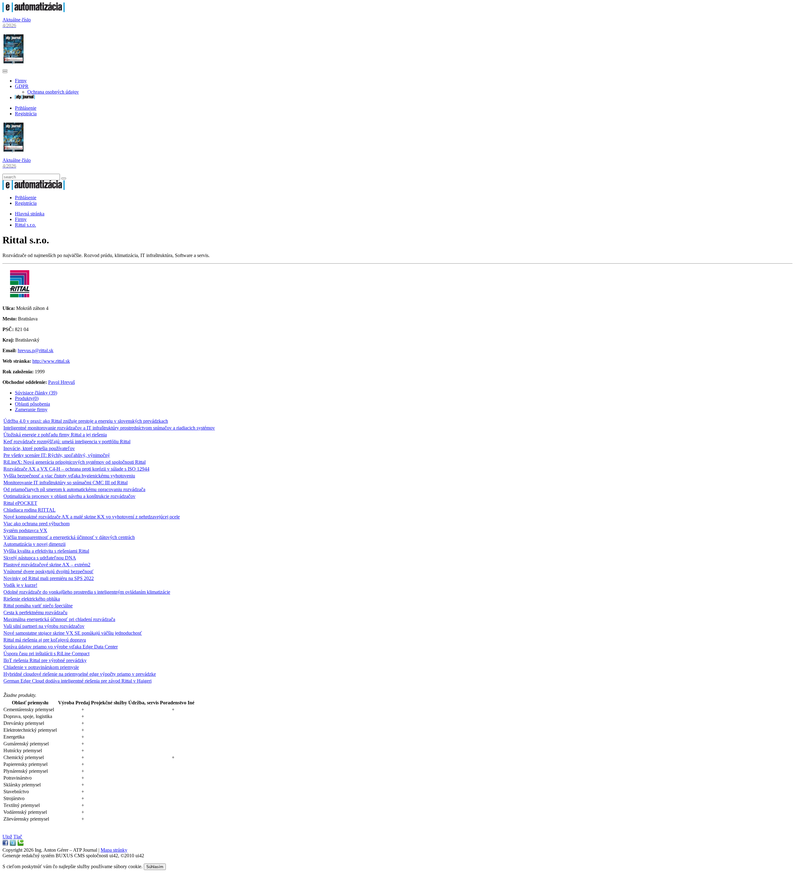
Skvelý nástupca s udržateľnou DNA (39, 557)
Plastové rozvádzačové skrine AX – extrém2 (46, 564)
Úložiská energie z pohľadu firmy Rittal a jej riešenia (55, 434)
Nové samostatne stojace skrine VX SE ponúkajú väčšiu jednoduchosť (72, 633)
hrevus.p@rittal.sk (35, 350)
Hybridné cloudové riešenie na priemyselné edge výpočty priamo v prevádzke (79, 674)
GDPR (22, 86)
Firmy (21, 80)
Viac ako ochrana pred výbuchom (36, 523)
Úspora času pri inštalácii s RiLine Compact (46, 653)
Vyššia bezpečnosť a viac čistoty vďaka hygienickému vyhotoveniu (69, 475)
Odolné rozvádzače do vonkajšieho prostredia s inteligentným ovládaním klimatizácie (86, 592)
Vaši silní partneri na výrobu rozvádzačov (43, 626)
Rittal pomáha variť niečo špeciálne (38, 605)
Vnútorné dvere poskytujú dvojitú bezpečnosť (48, 571)
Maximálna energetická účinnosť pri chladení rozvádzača (59, 619)
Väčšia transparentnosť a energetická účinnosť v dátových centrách (69, 537)
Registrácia (26, 113)
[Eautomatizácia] (33, 10)
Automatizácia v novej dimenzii (34, 544)
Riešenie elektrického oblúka (31, 598)
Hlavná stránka (29, 213)
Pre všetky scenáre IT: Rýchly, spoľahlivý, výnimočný (56, 455)
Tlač (17, 836)
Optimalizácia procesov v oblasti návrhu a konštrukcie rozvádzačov (69, 496)
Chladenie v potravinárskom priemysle (41, 667)
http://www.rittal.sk (51, 361)
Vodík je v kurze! (20, 585)
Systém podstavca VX (25, 530)
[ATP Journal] (25, 97)
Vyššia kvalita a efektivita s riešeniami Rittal (46, 551)
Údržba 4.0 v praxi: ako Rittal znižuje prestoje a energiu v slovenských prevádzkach (85, 421)
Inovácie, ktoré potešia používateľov (39, 448)
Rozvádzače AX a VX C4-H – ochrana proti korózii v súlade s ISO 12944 (76, 469)
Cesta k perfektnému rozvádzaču (35, 612)
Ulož (7, 836)
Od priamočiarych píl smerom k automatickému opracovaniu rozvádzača (74, 489)
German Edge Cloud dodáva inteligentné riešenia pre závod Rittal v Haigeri (77, 681)
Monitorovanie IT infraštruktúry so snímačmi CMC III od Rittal (65, 482)
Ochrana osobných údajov (53, 91)
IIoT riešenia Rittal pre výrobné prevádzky (45, 660)
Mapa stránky (114, 850)
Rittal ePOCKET (20, 503)
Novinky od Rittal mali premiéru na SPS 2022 (48, 578)
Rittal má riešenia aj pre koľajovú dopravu (44, 639)
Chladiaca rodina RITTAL (29, 510)
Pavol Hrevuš (61, 382)
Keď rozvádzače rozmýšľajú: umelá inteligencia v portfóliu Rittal (66, 441)
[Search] (63, 178)
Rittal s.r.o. (25, 225)
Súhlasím (154, 866)
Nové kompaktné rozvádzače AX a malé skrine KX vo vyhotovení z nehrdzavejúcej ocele (91, 516)
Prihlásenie (25, 108)
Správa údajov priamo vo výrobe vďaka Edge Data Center (60, 646)
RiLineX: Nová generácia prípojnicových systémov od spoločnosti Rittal (74, 462)
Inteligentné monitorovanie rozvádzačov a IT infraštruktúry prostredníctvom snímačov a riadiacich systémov (109, 428)
